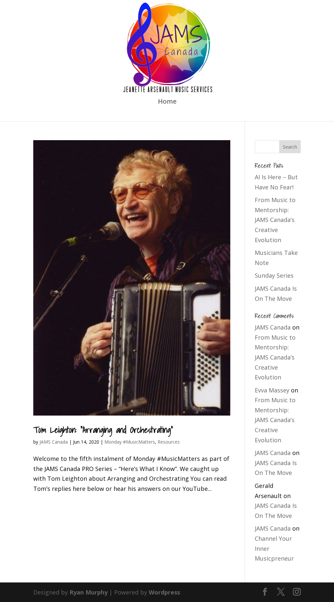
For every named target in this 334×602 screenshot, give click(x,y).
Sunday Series (274, 275)
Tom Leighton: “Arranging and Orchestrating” (103, 429)
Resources (169, 442)
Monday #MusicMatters (129, 442)
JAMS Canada (53, 442)
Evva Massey (272, 390)
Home (167, 102)
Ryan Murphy (88, 592)
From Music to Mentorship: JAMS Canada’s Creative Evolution (275, 219)
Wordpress (164, 592)
